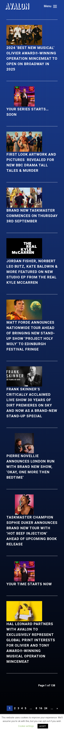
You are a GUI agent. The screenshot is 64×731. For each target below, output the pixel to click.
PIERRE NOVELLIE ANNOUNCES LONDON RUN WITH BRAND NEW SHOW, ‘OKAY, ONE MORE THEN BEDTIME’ (30, 467)
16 (40, 708)
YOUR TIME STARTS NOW (29, 584)
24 (45, 708)
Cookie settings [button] (26, 726)
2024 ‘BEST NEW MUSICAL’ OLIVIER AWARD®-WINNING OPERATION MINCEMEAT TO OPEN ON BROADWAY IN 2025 (31, 58)
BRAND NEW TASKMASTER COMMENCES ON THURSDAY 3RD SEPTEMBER (32, 215)
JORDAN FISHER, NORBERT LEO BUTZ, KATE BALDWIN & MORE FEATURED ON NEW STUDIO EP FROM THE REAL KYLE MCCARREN (32, 272)
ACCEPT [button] (42, 726)
